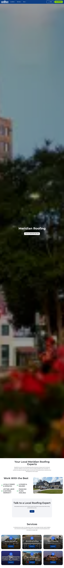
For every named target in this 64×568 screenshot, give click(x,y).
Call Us (32, 511)
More (24, 1)
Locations (12, 1)
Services (19, 1)
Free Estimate (59, 1)
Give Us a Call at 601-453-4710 (32, 233)
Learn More (11, 546)
